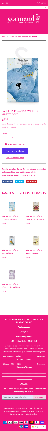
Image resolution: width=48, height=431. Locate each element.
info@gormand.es (14, 356)
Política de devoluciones (11, 411)
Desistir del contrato (27, 411)
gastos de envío (26, 124)
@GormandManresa (24, 367)
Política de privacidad (35, 408)
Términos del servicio (16, 414)
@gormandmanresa (24, 359)
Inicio (3, 37)
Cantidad (5, 133)
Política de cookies (31, 414)
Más (6, 2)
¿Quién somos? (9, 408)
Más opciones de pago (15, 157)
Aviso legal (39, 411)
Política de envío (21, 408)
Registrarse (40, 397)
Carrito (43, 2)
